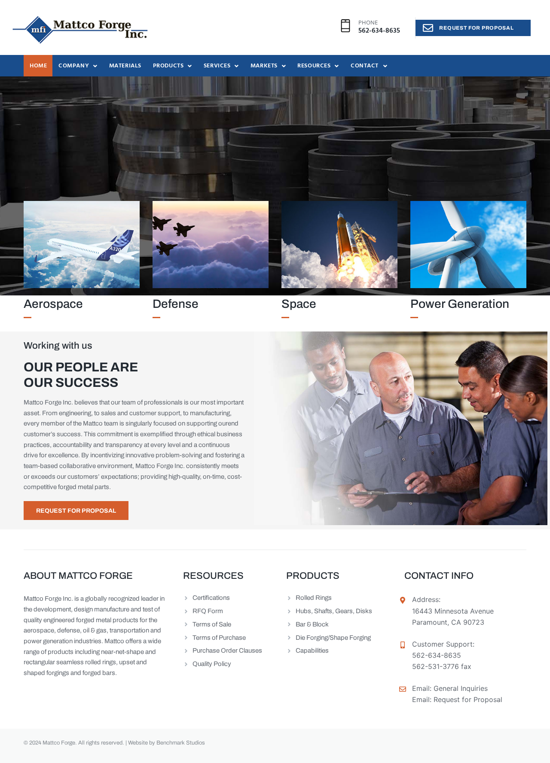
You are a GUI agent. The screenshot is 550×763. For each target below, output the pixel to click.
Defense (176, 303)
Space (298, 303)
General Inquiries (461, 688)
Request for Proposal (468, 699)
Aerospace (53, 303)
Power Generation (459, 303)
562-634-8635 (379, 30)
